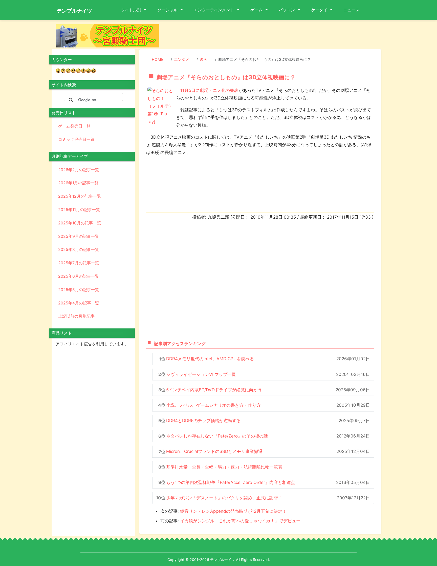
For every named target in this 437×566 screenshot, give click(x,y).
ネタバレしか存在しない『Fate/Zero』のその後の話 (217, 436)
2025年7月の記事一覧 (78, 262)
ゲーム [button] (257, 9)
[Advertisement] (274, 35)
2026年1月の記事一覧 (78, 182)
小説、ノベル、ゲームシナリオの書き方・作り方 (213, 405)
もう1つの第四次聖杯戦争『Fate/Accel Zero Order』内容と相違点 (230, 482)
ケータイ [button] (319, 9)
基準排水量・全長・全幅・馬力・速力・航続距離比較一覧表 (224, 467)
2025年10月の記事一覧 (79, 222)
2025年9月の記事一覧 (78, 236)
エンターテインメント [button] (214, 9)
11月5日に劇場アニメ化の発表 (209, 90)
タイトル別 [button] (131, 9)
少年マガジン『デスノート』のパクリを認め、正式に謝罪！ (224, 497)
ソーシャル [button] (168, 9)
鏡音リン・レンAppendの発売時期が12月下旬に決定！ (233, 511)
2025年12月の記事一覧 (79, 196)
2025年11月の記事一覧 (79, 209)
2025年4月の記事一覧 (78, 302)
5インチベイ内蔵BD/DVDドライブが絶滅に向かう (214, 389)
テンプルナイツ (74, 11)
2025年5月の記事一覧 (78, 289)
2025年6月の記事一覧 (78, 276)
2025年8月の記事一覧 (78, 249)
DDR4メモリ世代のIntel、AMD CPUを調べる (210, 358)
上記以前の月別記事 (76, 316)
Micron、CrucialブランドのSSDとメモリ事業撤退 (214, 451)
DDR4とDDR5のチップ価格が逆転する (203, 420)
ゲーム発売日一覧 (74, 125)
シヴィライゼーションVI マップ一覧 (201, 374)
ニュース (351, 9)
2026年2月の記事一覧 (78, 169)
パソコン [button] (287, 9)
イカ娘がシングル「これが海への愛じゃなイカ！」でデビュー (240, 520)
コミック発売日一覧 (76, 139)
